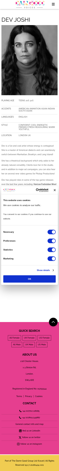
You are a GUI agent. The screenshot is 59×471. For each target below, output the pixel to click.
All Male (17, 344)
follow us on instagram (31, 444)
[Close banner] (55, 190)
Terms (19, 396)
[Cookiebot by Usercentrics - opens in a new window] (36, 190)
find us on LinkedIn (31, 431)
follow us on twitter (31, 437)
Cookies (39, 396)
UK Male (29, 344)
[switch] (52, 241)
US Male (42, 344)
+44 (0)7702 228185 (31, 411)
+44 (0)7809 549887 (31, 417)
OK (29, 279)
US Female (44, 338)
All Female (14, 338)
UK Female (29, 338)
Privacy (28, 396)
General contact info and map (29, 424)
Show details (43, 270)
